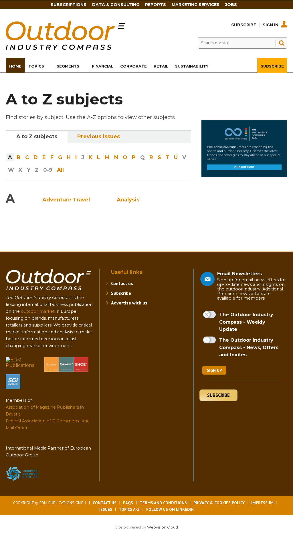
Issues (105, 509)
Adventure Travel (66, 200)
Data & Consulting (115, 4)
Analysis (128, 200)
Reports (155, 4)
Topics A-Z (129, 509)
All (60, 170)
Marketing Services (195, 4)
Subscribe (243, 25)
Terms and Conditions (163, 502)
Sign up (214, 370)
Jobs (231, 4)
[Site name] (49, 291)
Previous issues (98, 136)
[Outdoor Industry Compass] (65, 48)
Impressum (262, 502)
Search (281, 43)
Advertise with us (129, 303)
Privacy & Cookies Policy (219, 502)
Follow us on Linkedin (170, 509)
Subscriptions (68, 4)
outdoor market (38, 311)
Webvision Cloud (162, 527)
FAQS (128, 502)
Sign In (270, 25)
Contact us (122, 283)
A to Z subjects (36, 136)
